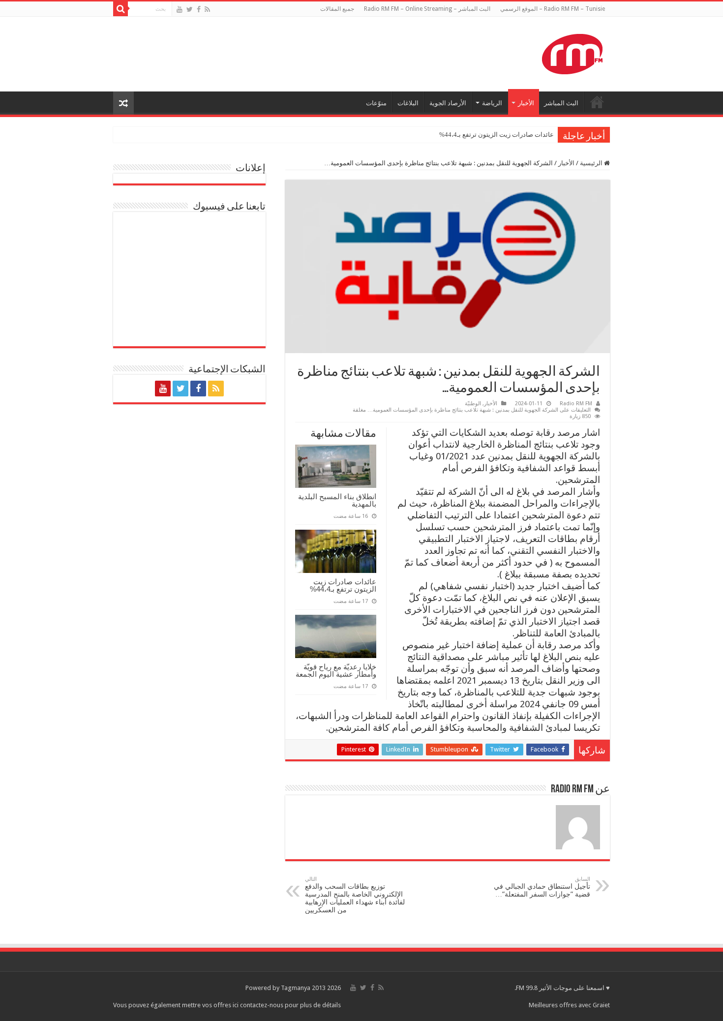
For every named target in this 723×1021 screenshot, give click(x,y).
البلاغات (408, 103)
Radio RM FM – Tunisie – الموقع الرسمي (552, 8)
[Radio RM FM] (572, 52)
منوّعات (376, 103)
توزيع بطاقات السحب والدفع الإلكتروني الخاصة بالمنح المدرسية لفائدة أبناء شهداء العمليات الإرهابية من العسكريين (355, 895)
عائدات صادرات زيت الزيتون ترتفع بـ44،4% (496, 134)
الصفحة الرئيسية (597, 101)
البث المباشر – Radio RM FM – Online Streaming (427, 8)
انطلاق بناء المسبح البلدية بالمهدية (337, 500)
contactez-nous (262, 1005)
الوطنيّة (473, 403)
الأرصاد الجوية (447, 103)
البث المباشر (561, 103)
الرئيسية (592, 163)
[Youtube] (179, 9)
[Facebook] (199, 9)
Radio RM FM (576, 403)
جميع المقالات (337, 8)
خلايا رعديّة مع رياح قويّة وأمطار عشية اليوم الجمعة (336, 670)
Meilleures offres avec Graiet (569, 1005)
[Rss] (207, 9)
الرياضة (492, 103)
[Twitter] (189, 9)
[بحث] (120, 8)
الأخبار (526, 103)
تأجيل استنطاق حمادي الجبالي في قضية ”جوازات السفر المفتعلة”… (542, 887)
